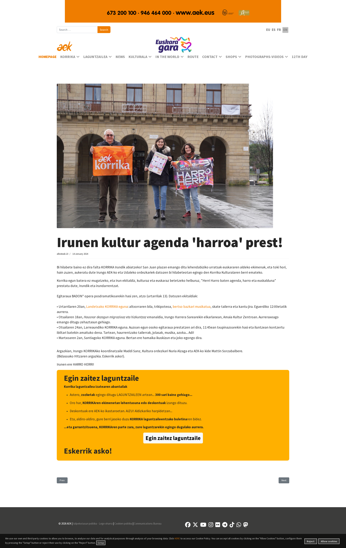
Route (193, 57)
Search (104, 29)
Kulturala (137, 57)
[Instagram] (211, 524)
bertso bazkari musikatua (191, 306)
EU (268, 29)
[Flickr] (217, 524)
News (120, 57)
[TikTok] (232, 524)
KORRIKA (67, 57)
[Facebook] (187, 524)
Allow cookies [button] (329, 541)
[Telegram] (224, 524)
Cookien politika (123, 523)
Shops (231, 57)
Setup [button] (101, 542)
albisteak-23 (62, 253)
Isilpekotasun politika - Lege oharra (92, 523)
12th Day (299, 57)
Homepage (48, 57)
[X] (195, 524)
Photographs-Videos (264, 57)
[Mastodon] (245, 524)
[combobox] (77, 29)
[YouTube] (203, 524)
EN (285, 29)
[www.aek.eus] (94, 44)
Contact (210, 57)
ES (274, 29)
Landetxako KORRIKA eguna (107, 306)
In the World (167, 57)
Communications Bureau (147, 523)
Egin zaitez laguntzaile (173, 438)
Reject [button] (310, 541)
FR (279, 29)
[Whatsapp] (238, 524)
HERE (177, 538)
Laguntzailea (95, 57)
